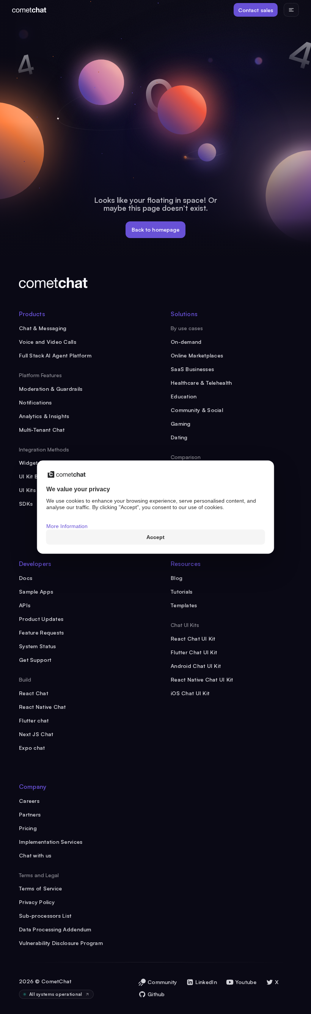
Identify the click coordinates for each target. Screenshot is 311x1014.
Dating (179, 437)
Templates (184, 605)
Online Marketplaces (197, 355)
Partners (30, 814)
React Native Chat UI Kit (202, 679)
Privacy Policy (37, 902)
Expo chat (32, 747)
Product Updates (41, 619)
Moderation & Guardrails (50, 389)
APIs (24, 605)
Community (162, 982)
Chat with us (35, 855)
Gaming (181, 423)
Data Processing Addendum (55, 929)
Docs (25, 578)
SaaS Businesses (192, 369)
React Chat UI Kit (193, 638)
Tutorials (182, 591)
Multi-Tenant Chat (42, 429)
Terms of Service (40, 888)
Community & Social (197, 410)
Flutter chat (34, 720)
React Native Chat (42, 707)
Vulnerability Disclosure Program (61, 943)
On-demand (186, 342)
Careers (29, 801)
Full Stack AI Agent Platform (55, 355)
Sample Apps (36, 591)
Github (156, 994)
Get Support (35, 660)
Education (184, 396)
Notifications (35, 402)
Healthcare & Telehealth (201, 382)
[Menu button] (291, 10)
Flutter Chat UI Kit (194, 652)
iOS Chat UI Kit (190, 693)
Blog (176, 578)
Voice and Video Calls (47, 342)
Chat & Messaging (42, 328)
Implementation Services (50, 841)
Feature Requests (41, 632)
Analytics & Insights (44, 416)
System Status (37, 646)
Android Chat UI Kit (196, 666)
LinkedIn (206, 982)
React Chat (33, 693)
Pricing (28, 828)
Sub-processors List (45, 915)
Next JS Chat (36, 734)
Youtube (246, 982)
